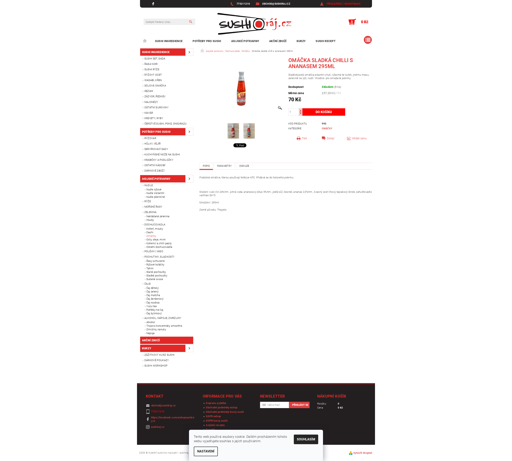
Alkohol (150, 322)
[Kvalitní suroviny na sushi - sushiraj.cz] (254, 24)
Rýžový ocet (153, 74)
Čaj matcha (153, 295)
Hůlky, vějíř (152, 143)
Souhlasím (306, 439)
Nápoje (150, 333)
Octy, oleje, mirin (156, 239)
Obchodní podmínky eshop (221, 407)
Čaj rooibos (153, 302)
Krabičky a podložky (158, 159)
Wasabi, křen (153, 80)
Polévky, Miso (153, 251)
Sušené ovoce (154, 279)
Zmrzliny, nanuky (156, 329)
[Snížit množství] (300, 114)
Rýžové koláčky (155, 264)
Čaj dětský (152, 287)
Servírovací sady (156, 149)
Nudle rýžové (154, 189)
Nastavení (205, 451)
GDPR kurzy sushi (216, 420)
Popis (206, 166)
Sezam (148, 90)
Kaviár (148, 112)
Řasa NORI (151, 63)
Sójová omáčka (155, 85)
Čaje (147, 283)
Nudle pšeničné (155, 196)
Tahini (150, 268)
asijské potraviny (245, 41)
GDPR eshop (213, 416)
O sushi (210, 429)
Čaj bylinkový (154, 313)
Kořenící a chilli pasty (159, 243)
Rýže (147, 201)
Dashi (149, 232)
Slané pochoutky (156, 271)
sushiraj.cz (158, 426)
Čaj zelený (152, 291)
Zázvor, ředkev (154, 96)
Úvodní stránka (145, 41)
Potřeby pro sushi (207, 41)
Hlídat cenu (359, 138)
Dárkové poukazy (156, 360)
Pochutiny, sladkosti (159, 256)
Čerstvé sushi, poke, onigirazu (165, 123)
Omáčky (151, 235)
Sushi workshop (155, 365)
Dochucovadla (154, 224)
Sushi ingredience (169, 41)
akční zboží (278, 41)
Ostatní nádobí (154, 165)
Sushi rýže (151, 69)
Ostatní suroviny (156, 107)
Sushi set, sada (154, 58)
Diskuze (244, 166)
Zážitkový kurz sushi (159, 354)
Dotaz (331, 138)
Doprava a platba (216, 403)
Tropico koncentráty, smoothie (164, 325)
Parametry (224, 166)
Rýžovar (150, 138)
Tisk (304, 138)
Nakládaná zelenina (158, 216)
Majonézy (151, 101)
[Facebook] (154, 3)
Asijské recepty (215, 425)
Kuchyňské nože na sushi (162, 154)
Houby (150, 219)
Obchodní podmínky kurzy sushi (225, 411)
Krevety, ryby (153, 118)
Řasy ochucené (155, 260)
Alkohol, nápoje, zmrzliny (162, 317)
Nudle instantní (155, 193)
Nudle (148, 185)
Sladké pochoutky (156, 275)
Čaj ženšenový (154, 298)
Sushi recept (326, 41)
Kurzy (301, 41)
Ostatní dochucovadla (159, 246)
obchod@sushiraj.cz (163, 405)
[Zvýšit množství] (300, 110)
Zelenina (150, 212)
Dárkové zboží (154, 170)
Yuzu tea (151, 306)
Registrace (352, 3)
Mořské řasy (153, 206)
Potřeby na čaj (154, 309)
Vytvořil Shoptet (362, 452)
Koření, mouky (154, 228)
